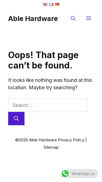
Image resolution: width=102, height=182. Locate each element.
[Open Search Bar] (73, 18)
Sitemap (51, 147)
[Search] (16, 118)
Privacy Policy (71, 139)
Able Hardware (33, 18)
